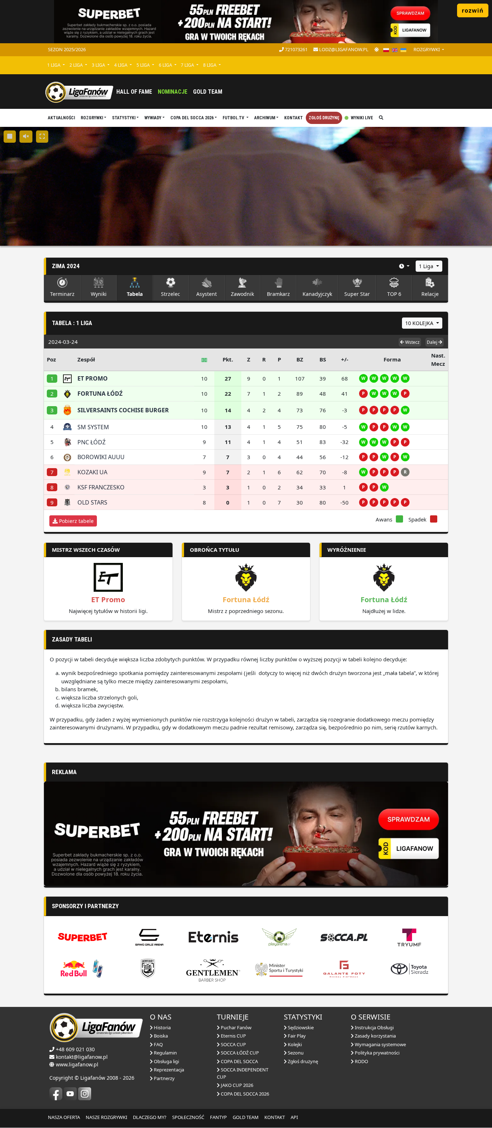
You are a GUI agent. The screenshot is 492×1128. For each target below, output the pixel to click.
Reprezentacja (168, 1069)
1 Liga (427, 266)
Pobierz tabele (76, 521)
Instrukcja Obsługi (374, 1027)
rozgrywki (427, 49)
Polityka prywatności (376, 1052)
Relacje (430, 293)
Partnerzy (164, 1078)
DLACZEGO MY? (149, 1117)
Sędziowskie (300, 1027)
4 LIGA (121, 65)
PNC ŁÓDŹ (91, 442)
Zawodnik (242, 293)
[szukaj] (381, 118)
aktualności (61, 117)
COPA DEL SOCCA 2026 (192, 117)
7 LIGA (188, 65)
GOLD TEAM (246, 1117)
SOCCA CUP (233, 1044)
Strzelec (170, 293)
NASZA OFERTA (64, 1117)
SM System (93, 427)
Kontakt (293, 117)
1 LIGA (54, 65)
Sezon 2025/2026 (67, 49)
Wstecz (412, 342)
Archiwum (264, 117)
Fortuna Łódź (246, 599)
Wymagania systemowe (380, 1044)
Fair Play (296, 1035)
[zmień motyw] (376, 49)
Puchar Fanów (235, 1027)
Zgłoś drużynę (324, 117)
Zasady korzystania (375, 1035)
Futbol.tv (234, 117)
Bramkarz (278, 293)
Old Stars (92, 502)
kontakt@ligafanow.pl (82, 1056)
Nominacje (172, 91)
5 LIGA (144, 65)
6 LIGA (166, 65)
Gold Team (207, 91)
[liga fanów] (79, 92)
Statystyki (123, 117)
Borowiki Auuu (101, 457)
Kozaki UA (92, 472)
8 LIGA (210, 65)
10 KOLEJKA (420, 323)
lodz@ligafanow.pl (343, 49)
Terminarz (62, 293)
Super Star (357, 293)
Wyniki (99, 293)
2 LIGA (77, 65)
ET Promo (108, 599)
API (294, 1117)
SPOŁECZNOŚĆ (188, 1117)
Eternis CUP (233, 1035)
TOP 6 (394, 293)
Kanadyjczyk (317, 293)
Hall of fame (134, 91)
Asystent (206, 293)
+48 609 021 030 (75, 1049)
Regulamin (165, 1052)
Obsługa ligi (166, 1061)
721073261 (296, 49)
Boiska (160, 1035)
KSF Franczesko (101, 487)
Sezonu (295, 1052)
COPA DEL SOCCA (239, 1061)
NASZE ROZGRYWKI (106, 1117)
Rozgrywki (92, 117)
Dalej (432, 342)
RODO (361, 1061)
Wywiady (152, 117)
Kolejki (294, 1044)
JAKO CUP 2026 (236, 1085)
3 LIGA (99, 65)
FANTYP (218, 1117)
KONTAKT (274, 1117)
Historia (162, 1027)
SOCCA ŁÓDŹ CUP (239, 1052)
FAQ (158, 1044)
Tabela (135, 293)
